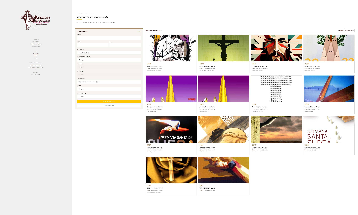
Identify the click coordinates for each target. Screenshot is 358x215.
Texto (79, 34)
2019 (254, 104)
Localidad (80, 71)
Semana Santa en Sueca (154, 66)
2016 (201, 145)
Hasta (111, 42)
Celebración (81, 78)
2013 (149, 185)
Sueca (148, 68)
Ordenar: (340, 30)
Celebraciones (36, 41)
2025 (149, 63)
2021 (149, 104)
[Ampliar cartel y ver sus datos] (171, 48)
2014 (307, 145)
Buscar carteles (109, 101)
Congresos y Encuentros (35, 65)
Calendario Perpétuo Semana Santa (36, 67)
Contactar (35, 72)
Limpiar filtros (109, 105)
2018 (307, 104)
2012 (201, 185)
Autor (79, 85)
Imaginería (36, 51)
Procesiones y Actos (35, 46)
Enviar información (36, 74)
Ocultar (139, 31)
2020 (202, 104)
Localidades (36, 39)
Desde (79, 42)
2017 (149, 145)
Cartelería (35, 53)
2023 (254, 63)
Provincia (80, 64)
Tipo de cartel (81, 93)
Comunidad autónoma (84, 56)
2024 (202, 63)
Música (35, 55)
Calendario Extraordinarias (36, 62)
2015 (254, 145)
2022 (307, 63)
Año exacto (80, 49)
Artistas (36, 58)
